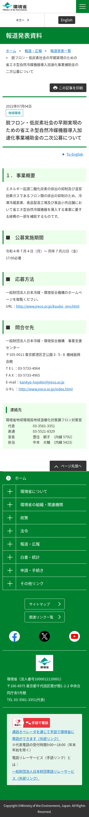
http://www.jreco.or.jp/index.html (46, 388)
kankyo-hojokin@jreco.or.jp (42, 382)
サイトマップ (39, 604)
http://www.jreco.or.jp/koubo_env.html (47, 306)
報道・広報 (33, 50)
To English (75, 154)
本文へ (20, 20)
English (67, 19)
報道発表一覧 (60, 50)
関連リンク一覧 (41, 617)
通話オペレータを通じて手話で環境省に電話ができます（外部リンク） (43, 735)
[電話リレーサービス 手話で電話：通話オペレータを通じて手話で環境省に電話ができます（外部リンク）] (44, 722)
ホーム (11, 50)
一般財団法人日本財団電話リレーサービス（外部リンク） (43, 775)
